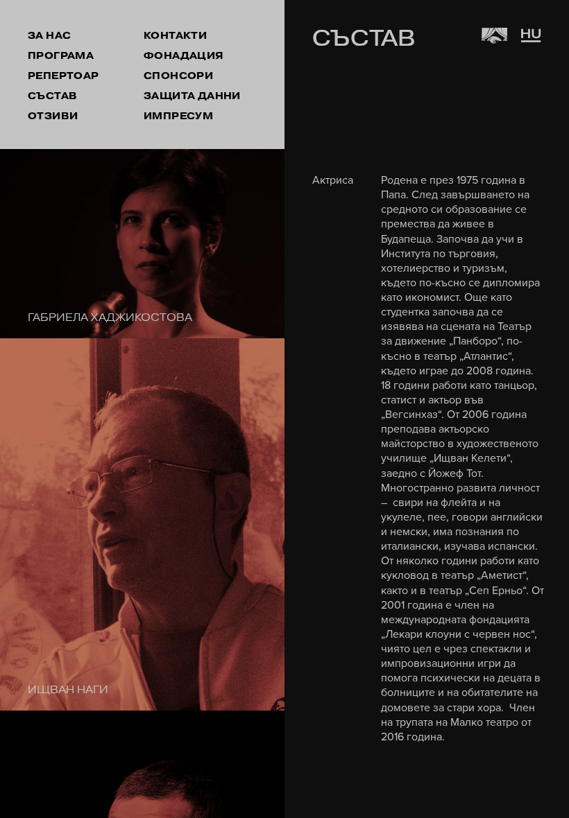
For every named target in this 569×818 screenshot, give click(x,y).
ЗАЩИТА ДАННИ (192, 96)
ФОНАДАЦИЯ (184, 55)
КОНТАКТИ (175, 35)
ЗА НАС (49, 35)
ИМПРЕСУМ (178, 116)
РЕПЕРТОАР (63, 75)
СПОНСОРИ (178, 75)
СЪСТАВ (52, 96)
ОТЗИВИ (53, 116)
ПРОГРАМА (61, 55)
